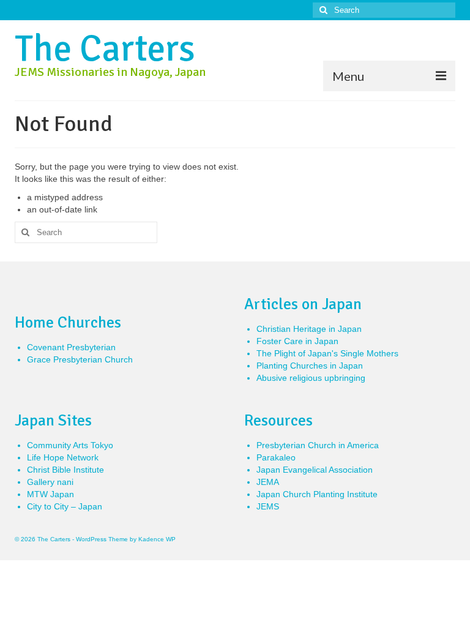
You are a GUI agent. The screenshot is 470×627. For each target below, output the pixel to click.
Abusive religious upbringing (310, 378)
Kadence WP (157, 539)
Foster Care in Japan (297, 341)
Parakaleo (276, 457)
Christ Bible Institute (65, 470)
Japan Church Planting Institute (317, 494)
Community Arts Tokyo (70, 445)
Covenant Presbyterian (71, 347)
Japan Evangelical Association (314, 470)
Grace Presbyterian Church (80, 359)
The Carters (105, 49)
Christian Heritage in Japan (309, 329)
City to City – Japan (64, 506)
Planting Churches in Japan (309, 365)
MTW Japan (50, 494)
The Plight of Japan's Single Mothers (327, 353)
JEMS (267, 506)
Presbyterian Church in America (317, 445)
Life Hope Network (63, 457)
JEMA (267, 482)
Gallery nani (50, 482)
